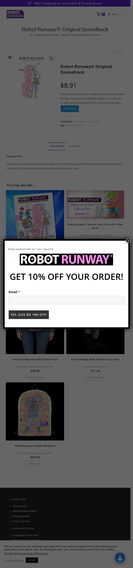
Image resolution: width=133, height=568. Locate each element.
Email (14, 292)
